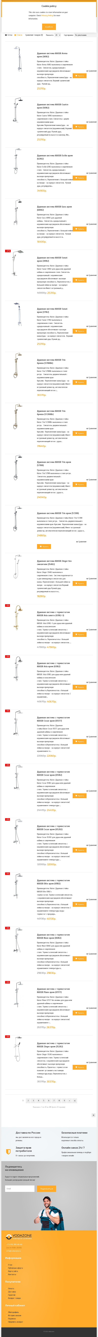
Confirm (49, 27)
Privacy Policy (47, 15)
